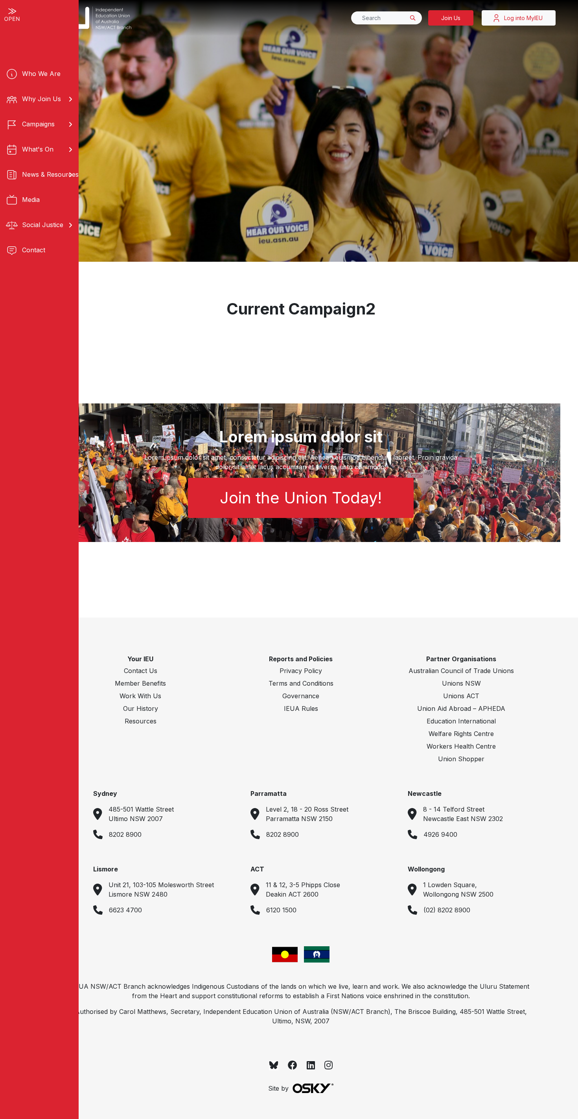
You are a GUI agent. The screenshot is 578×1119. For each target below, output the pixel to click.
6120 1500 (281, 910)
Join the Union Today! (301, 497)
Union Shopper (461, 759)
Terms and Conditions (301, 683)
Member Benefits (140, 683)
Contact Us (140, 671)
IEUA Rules (301, 708)
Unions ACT (461, 696)
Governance (300, 696)
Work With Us (140, 696)
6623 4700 (125, 910)
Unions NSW (461, 683)
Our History (140, 708)
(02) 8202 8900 (446, 910)
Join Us (450, 18)
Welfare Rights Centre (461, 734)
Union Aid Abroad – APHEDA (461, 708)
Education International (461, 721)
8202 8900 (125, 834)
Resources (140, 721)
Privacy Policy (301, 671)
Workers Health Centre (461, 746)
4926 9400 (440, 834)
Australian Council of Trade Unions (461, 671)
